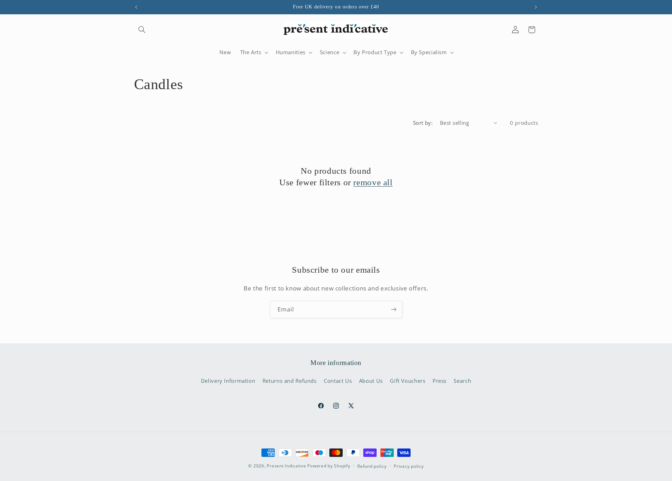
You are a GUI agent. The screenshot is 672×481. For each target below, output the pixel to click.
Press (440, 380)
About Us (371, 380)
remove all (372, 182)
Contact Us (338, 380)
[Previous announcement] (136, 7)
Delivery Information (228, 380)
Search (462, 380)
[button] (142, 30)
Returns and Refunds (289, 380)
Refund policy (372, 466)
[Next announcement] (536, 7)
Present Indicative (286, 465)
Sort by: (423, 122)
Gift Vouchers (407, 380)
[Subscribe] (394, 309)
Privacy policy (409, 466)
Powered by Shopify (328, 465)
